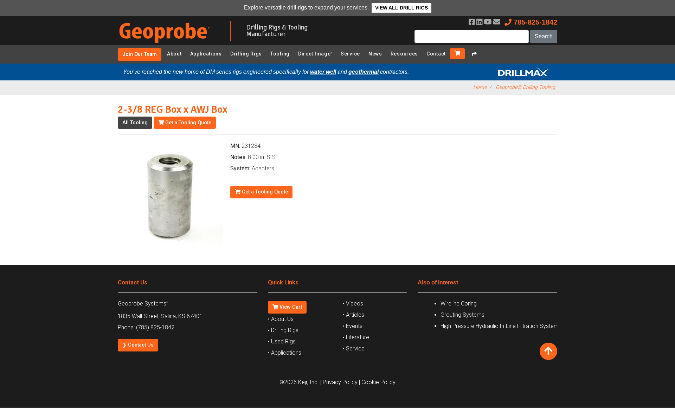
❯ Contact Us (138, 345)
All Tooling (135, 123)
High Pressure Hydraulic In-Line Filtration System (500, 326)
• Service (354, 348)
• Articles (353, 314)
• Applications (284, 352)
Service (350, 54)
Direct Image (315, 54)
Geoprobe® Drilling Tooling (525, 87)
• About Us (281, 319)
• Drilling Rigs (283, 330)
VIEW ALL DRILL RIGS (401, 8)
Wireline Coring (459, 303)
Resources (404, 54)
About (174, 54)
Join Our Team (139, 54)
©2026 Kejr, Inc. (299, 382)
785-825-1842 (534, 22)
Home (480, 87)
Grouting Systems (462, 314)
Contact (436, 54)
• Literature (356, 337)
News (375, 54)
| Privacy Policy (339, 382)
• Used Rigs (282, 341)
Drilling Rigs (246, 54)
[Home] (169, 44)
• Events (352, 326)
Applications (206, 54)
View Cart (290, 307)
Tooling (280, 54)
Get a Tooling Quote (187, 123)
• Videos (353, 303)
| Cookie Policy (377, 382)
